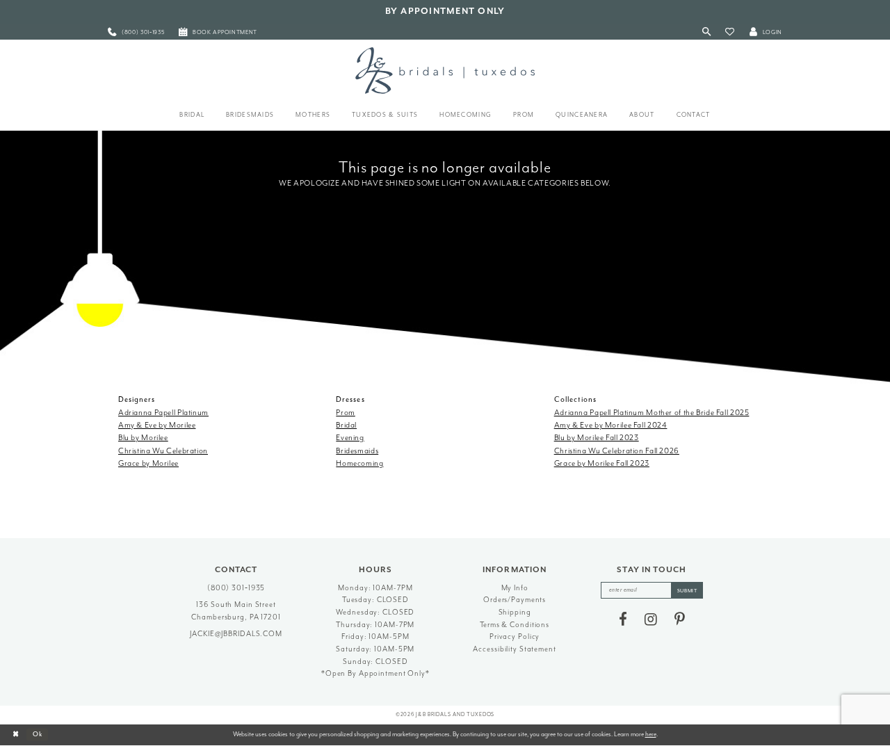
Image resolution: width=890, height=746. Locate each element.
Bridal (346, 425)
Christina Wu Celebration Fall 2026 (616, 451)
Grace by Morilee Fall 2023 (601, 463)
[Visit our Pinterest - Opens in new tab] (679, 619)
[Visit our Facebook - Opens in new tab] (623, 619)
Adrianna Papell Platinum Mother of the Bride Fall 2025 (652, 412)
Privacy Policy (515, 636)
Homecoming (359, 463)
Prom (345, 412)
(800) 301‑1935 (236, 587)
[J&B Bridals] (444, 70)
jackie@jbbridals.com (236, 633)
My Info (514, 587)
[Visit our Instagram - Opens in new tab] (651, 619)
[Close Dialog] (15, 735)
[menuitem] (136, 32)
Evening (350, 437)
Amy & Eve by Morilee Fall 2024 (611, 425)
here (650, 734)
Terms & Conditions (514, 624)
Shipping (515, 612)
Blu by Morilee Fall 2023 (596, 437)
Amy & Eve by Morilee (157, 425)
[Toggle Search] (706, 32)
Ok (38, 734)
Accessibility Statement (514, 649)
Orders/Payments (514, 599)
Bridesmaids (357, 451)
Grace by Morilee (148, 463)
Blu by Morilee (143, 437)
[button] (729, 32)
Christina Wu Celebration (163, 451)
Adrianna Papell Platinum (163, 412)
